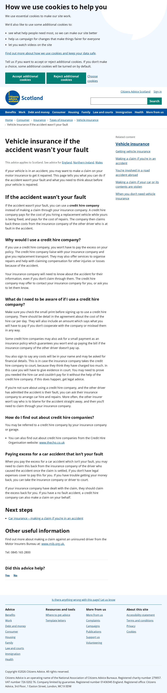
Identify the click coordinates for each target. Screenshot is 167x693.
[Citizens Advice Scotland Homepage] (24, 97)
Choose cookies (92, 78)
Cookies (131, 631)
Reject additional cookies (66, 78)
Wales (99, 163)
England (67, 163)
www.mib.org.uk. (53, 544)
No (15, 575)
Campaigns (93, 626)
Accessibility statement (141, 615)
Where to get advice (58, 615)
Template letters (56, 620)
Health (139, 112)
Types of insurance (61, 120)
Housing (73, 112)
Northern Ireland (83, 163)
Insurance (39, 120)
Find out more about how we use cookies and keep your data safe (50, 53)
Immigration (124, 112)
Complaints (93, 620)
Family (86, 112)
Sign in (158, 91)
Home (9, 120)
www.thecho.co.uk (52, 442)
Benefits (10, 112)
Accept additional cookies (25, 78)
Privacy (131, 626)
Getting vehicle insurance (133, 151)
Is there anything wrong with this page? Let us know (83, 600)
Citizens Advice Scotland (135, 91)
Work (22, 112)
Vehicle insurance (87, 120)
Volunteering (94, 643)
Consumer (59, 112)
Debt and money (39, 112)
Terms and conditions (140, 620)
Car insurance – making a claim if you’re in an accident (45, 518)
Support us (93, 637)
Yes (7, 575)
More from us (155, 112)
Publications (93, 631)
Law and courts (103, 112)
